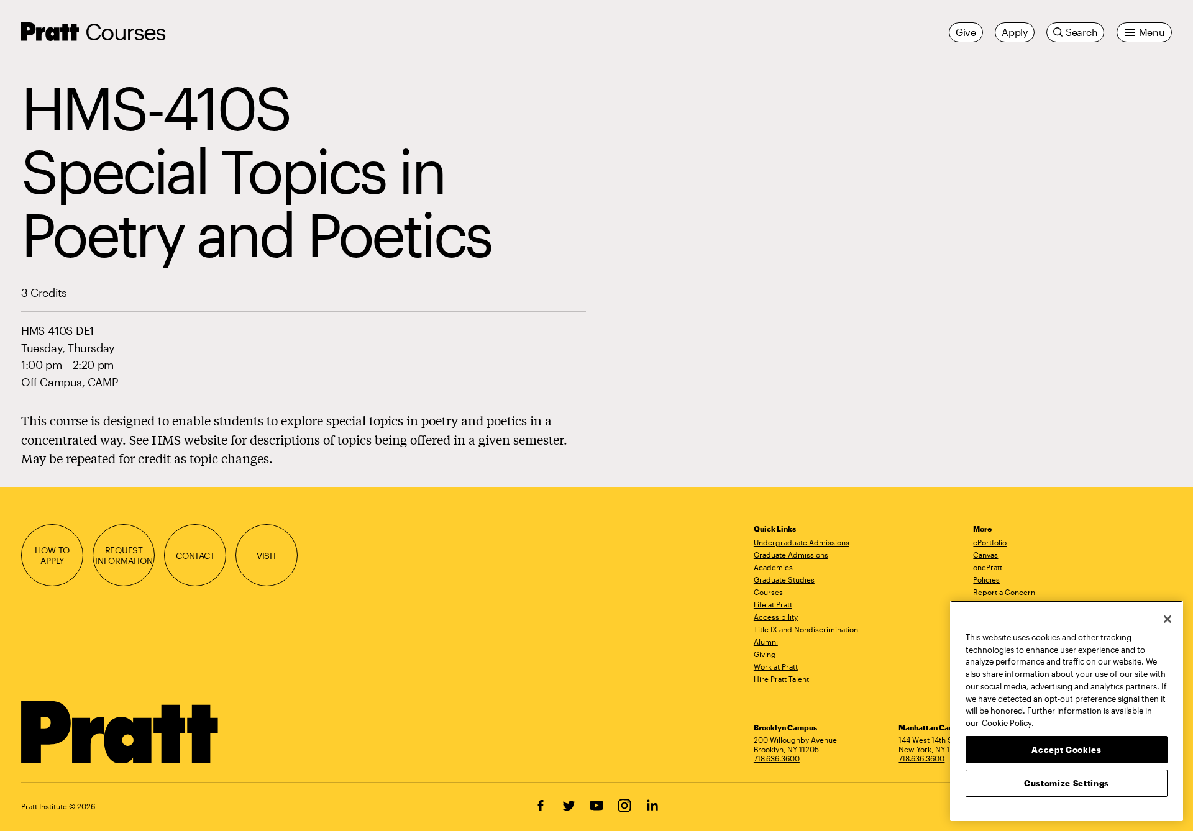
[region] (1066, 711)
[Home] (120, 732)
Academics (773, 567)
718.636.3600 (777, 758)
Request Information (124, 555)
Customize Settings (1066, 783)
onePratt (987, 567)
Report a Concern (1004, 592)
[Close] (1167, 619)
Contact (195, 555)
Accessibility (776, 616)
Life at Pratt (773, 604)
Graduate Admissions (791, 554)
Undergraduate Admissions (801, 542)
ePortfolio (990, 542)
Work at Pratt (776, 666)
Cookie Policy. (1008, 722)
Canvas (985, 554)
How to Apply (52, 555)
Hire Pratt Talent (781, 678)
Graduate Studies (784, 579)
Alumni (766, 641)
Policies (986, 579)
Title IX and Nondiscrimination (806, 629)
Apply (1015, 32)
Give (966, 32)
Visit (267, 555)
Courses (125, 31)
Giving (765, 654)
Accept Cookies (1066, 749)
